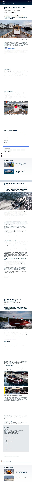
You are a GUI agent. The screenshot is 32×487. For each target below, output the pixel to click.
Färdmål (4, 3)
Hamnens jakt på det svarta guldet (9, 48)
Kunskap (8, 3)
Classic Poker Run (7, 456)
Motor (6, 151)
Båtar (1, 3)
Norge (9, 151)
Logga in (29, 1)
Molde (5, 45)
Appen (11, 3)
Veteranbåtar (16, 456)
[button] (27, 378)
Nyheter (14, 3)
